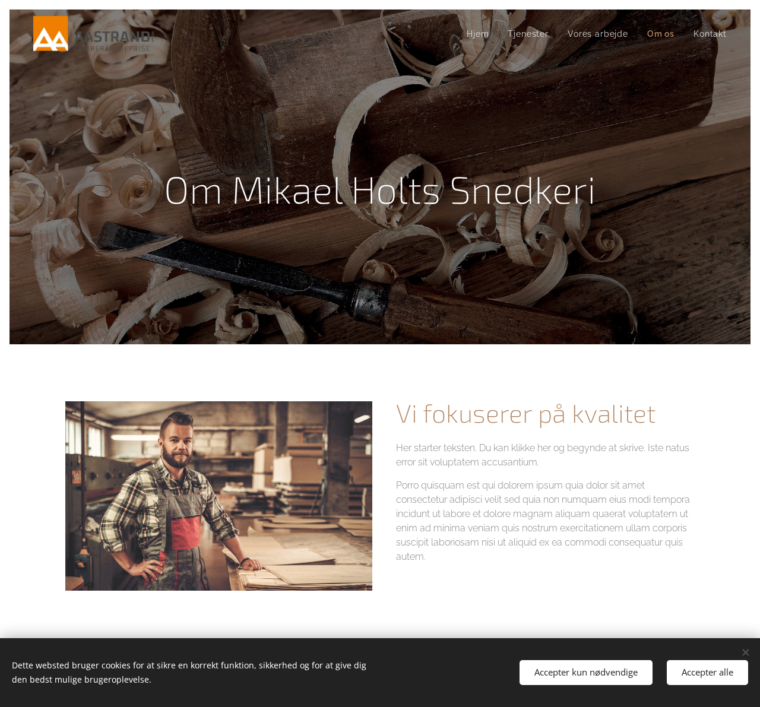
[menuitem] (481, 34)
